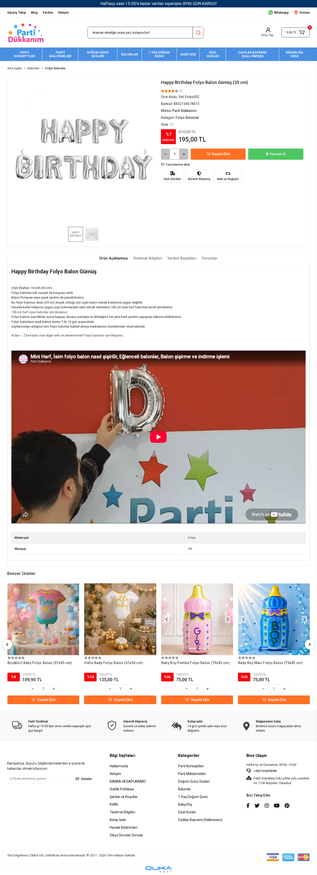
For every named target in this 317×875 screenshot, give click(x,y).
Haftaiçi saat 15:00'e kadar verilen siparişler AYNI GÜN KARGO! (159, 3)
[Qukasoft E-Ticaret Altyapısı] (158, 869)
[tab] (113, 258)
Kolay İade (118, 820)
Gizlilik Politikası (122, 789)
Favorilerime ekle (177, 164)
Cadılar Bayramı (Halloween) (200, 820)
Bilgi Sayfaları (122, 755)
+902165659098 (264, 771)
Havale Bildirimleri (123, 827)
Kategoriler (189, 755)
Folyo (192, 538)
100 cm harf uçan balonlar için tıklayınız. (39, 312)
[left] (7, 644)
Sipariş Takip (16, 12)
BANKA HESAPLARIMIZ (128, 781)
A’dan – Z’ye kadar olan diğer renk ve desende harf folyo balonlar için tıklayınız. (67, 335)
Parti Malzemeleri (192, 774)
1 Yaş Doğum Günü (193, 797)
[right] (309, 644)
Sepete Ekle (220, 154)
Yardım (48, 12)
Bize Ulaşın (256, 755)
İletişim (63, 12)
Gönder (86, 779)
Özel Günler (187, 812)
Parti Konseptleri (191, 766)
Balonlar (184, 789)
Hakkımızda (119, 766)
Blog (34, 12)
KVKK (114, 804)
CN (190, 549)
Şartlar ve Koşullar (124, 797)
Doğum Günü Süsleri (194, 781)
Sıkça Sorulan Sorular (126, 835)
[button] (296, 32)
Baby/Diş (185, 804)
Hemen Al (278, 154)
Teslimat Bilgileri (122, 812)
